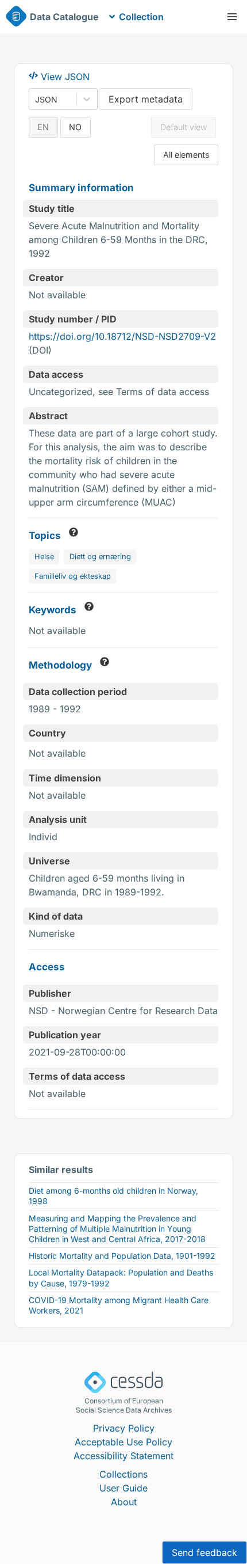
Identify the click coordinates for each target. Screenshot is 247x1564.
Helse (44, 556)
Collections (123, 1474)
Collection (141, 16)
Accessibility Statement (123, 1455)
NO (75, 127)
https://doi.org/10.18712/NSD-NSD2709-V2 (122, 336)
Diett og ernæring (100, 556)
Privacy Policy (124, 1428)
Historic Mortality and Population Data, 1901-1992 (122, 1256)
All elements (186, 155)
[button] (232, 17)
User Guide (123, 1488)
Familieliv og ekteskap (72, 576)
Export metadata (146, 99)
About (124, 1502)
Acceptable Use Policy (123, 1442)
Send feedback (204, 1552)
